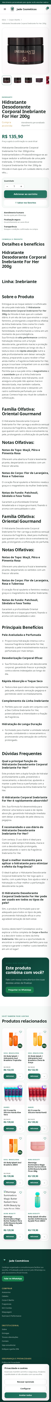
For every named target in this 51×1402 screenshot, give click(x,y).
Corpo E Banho (14, 20)
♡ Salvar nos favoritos (25, 202)
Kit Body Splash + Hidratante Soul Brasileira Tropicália (12, 1058)
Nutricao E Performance (11, 1316)
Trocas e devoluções (10, 1337)
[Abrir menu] (5, 9)
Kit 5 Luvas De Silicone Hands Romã (37, 1111)
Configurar (25, 1388)
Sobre (4, 1329)
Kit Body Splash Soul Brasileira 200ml (12, 1163)
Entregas (5, 1333)
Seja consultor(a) (8, 1345)
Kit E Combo (7, 1308)
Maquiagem (7, 1312)
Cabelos (5, 1296)
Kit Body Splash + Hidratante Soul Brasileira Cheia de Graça (36, 1059)
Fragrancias (6, 1304)
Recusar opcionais (25, 1382)
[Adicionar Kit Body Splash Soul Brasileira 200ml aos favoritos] (20, 1138)
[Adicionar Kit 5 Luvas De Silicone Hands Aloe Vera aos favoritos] (20, 1086)
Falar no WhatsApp (13, 1278)
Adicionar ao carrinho (25, 194)
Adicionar (10, 1076)
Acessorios (6, 1292)
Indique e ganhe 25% (10, 1349)
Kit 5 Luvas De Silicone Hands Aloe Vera (12, 1112)
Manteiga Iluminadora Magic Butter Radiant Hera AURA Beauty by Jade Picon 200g (13, 1220)
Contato (5, 1341)
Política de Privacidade (11, 1362)
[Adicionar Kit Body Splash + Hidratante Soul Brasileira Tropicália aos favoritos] (20, 1032)
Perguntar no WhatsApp (19, 990)
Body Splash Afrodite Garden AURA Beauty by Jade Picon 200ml (37, 1218)
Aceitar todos (25, 1395)
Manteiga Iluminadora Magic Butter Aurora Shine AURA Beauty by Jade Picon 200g (37, 1166)
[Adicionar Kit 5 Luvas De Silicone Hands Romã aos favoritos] (45, 1086)
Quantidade (9, 181)
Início (4, 20)
